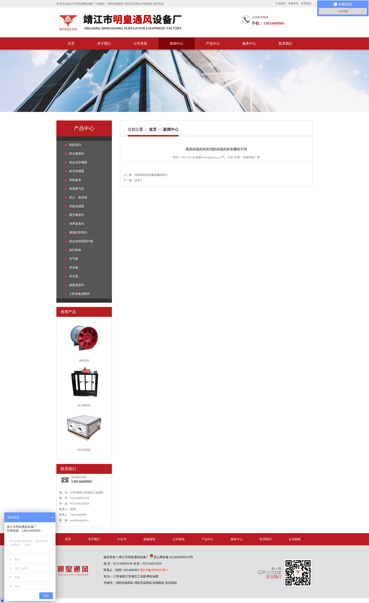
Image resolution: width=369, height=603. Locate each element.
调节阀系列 (76, 215)
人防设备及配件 (79, 293)
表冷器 (73, 276)
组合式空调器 (78, 162)
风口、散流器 (78, 197)
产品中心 (213, 43)
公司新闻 (178, 539)
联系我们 (306, 3)
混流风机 (158, 3)
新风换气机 (76, 188)
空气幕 (73, 258)
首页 (71, 43)
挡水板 (73, 267)
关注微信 (280, 3)
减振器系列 (76, 285)
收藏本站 (293, 3)
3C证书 (121, 539)
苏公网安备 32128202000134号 (173, 557)
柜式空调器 (76, 171)
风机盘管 (75, 180)
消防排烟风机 (115, 3)
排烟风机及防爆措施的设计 (151, 174)
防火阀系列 (76, 153)
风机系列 (75, 145)
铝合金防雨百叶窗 (81, 241)
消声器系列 (76, 223)
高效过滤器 (76, 206)
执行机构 (75, 250)
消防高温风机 (132, 3)
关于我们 (104, 43)
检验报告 (149, 539)
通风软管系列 (78, 232)
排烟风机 (146, 3)
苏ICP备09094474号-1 (154, 570)
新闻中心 (176, 43)
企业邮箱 (295, 539)
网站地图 (152, 576)
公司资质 (140, 43)
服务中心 (249, 43)
